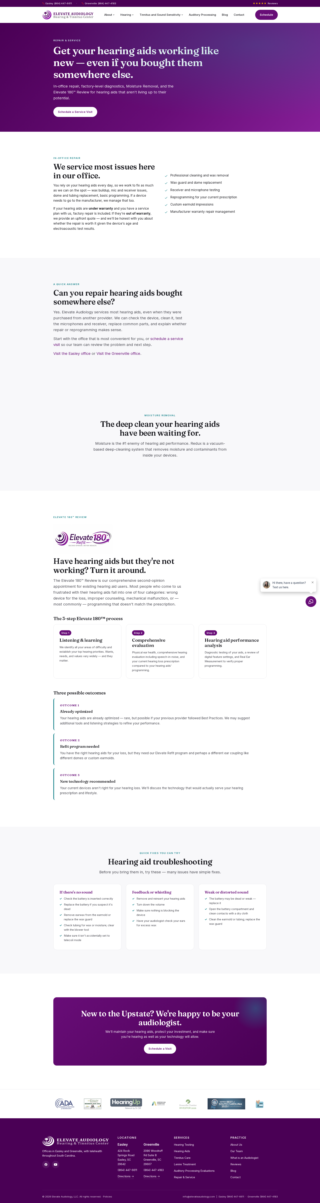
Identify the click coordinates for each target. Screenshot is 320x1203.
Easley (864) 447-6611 (59, 3)
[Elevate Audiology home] (67, 14)
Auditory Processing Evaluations (194, 1170)
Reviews (265, 3)
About (108, 14)
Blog (225, 14)
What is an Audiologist (244, 1158)
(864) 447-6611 (127, 1170)
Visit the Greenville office (118, 353)
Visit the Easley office (72, 353)
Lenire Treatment (185, 1164)
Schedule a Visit (160, 1048)
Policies (107, 1196)
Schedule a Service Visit (75, 112)
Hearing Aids (182, 1151)
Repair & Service (184, 1177)
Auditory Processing (202, 14)
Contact (239, 14)
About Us (236, 1144)
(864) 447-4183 (154, 1170)
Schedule (266, 14)
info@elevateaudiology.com (199, 1196)
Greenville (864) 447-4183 (100, 3)
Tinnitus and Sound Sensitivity (160, 14)
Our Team (236, 1151)
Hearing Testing (184, 1144)
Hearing (125, 14)
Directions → (126, 1176)
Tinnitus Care (182, 1158)
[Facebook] (46, 1164)
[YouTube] (55, 1164)
